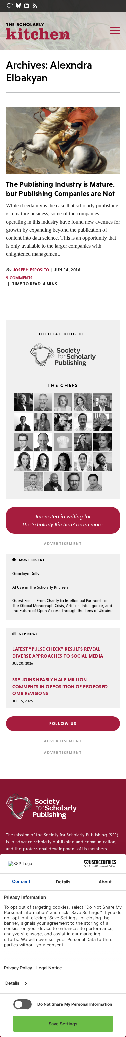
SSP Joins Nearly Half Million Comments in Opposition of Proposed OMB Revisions (60, 686)
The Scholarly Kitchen (38, 31)
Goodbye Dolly (25, 573)
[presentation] (63, 140)
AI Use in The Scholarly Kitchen (40, 587)
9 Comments (19, 278)
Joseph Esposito (31, 270)
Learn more (89, 524)
